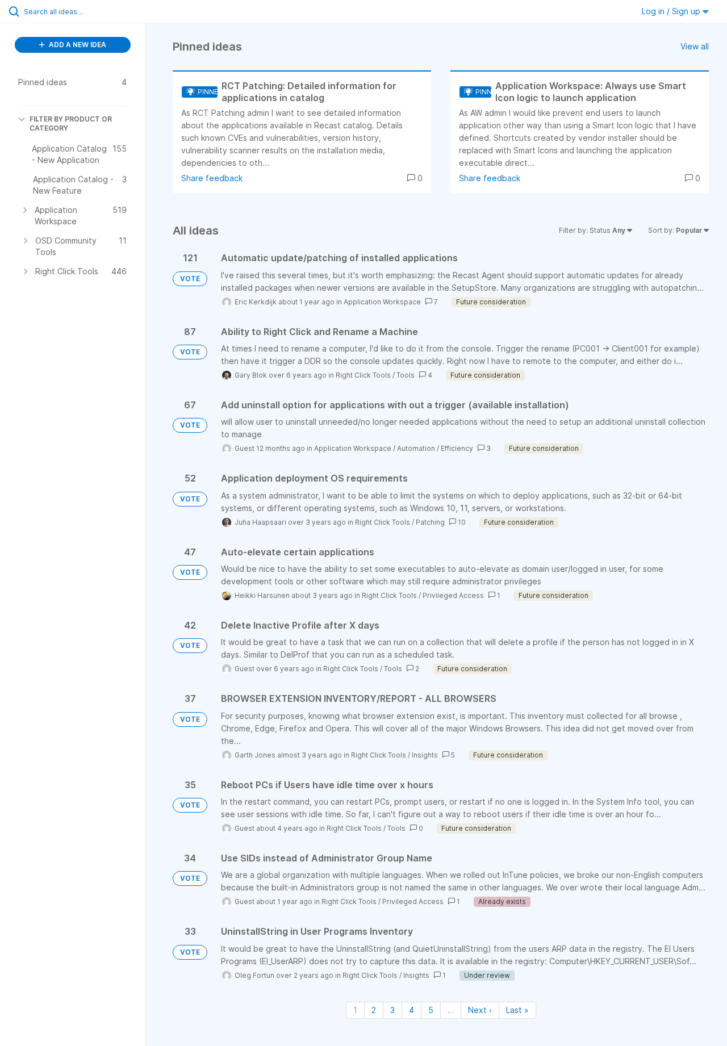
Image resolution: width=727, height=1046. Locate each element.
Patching (430, 522)
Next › (480, 1010)
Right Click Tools (363, 375)
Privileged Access (453, 595)
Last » (517, 1010)
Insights (425, 755)
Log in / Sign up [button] (672, 11)
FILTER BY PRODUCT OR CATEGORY (71, 123)
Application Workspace (382, 302)
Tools (405, 375)
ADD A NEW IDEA (76, 44)
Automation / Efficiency (435, 448)
